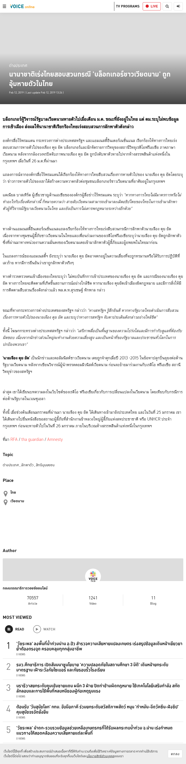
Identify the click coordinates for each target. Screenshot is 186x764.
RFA (14, 439)
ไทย (13, 492)
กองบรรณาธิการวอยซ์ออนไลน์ (25, 588)
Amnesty (55, 439)
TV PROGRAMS (128, 6)
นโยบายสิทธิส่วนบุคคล (100, 756)
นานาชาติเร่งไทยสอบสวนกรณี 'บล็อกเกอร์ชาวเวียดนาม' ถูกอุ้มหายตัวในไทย (90, 79)
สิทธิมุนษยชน (45, 465)
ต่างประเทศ (18, 65)
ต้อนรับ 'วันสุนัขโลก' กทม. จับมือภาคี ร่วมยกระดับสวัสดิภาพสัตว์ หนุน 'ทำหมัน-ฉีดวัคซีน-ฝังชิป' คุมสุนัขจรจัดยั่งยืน (97, 709)
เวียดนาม (17, 501)
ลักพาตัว (28, 465)
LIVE (154, 6)
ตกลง (175, 754)
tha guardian (32, 439)
